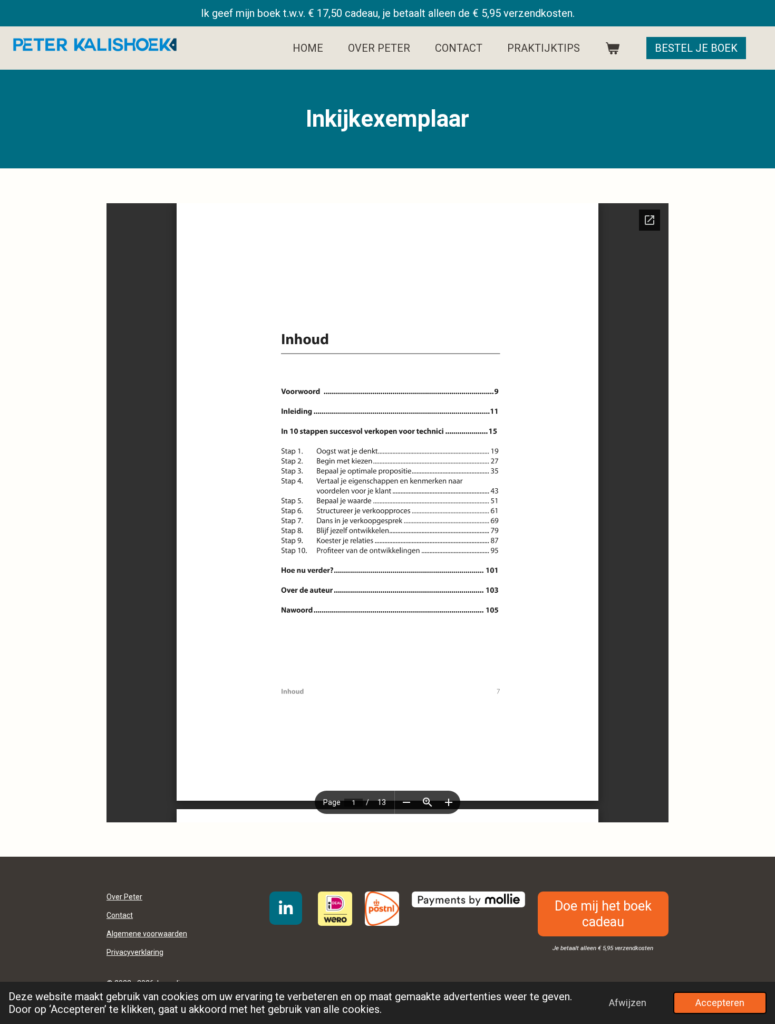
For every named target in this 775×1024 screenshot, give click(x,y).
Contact (119, 915)
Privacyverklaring (134, 952)
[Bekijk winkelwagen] (612, 48)
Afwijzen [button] (627, 1002)
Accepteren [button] (719, 1002)
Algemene (146, 934)
